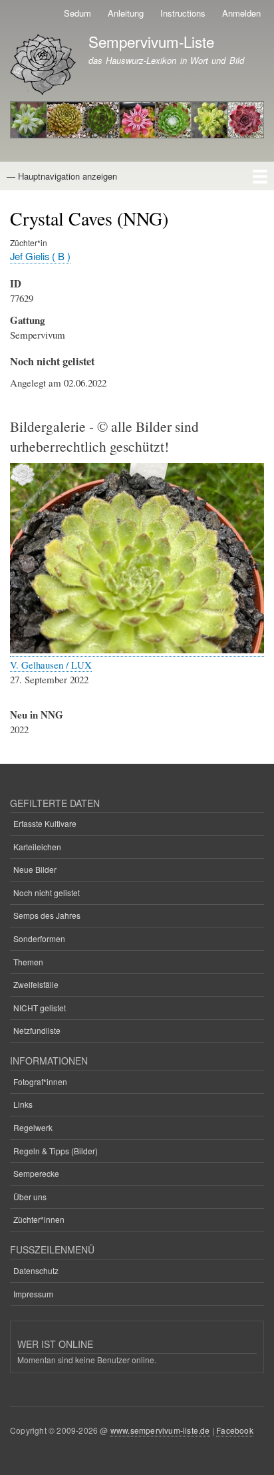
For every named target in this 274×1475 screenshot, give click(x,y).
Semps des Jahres (46, 915)
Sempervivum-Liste (151, 41)
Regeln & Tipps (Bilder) (55, 1150)
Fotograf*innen (40, 1081)
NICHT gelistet (39, 1007)
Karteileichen (37, 846)
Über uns (30, 1196)
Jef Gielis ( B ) (40, 256)
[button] (137, 650)
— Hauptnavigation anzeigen (62, 176)
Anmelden (241, 13)
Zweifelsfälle (36, 984)
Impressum (33, 1293)
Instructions (183, 13)
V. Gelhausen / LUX (51, 664)
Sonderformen (39, 938)
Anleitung (126, 13)
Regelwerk (33, 1127)
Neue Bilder (35, 869)
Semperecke (36, 1173)
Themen (28, 961)
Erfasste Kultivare (44, 823)
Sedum (77, 13)
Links (23, 1104)
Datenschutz (36, 1270)
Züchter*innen (39, 1219)
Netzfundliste (37, 1030)
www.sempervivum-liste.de (160, 1430)
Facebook (234, 1430)
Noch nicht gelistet (46, 892)
